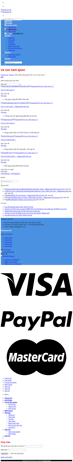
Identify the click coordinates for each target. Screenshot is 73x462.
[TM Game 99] (6, 11)
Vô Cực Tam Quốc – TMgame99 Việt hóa (15, 107)
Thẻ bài (11, 42)
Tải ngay (3, 96)
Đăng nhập (4, 453)
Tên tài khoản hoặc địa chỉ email (13, 446)
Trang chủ (8, 21)
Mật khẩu (5, 450)
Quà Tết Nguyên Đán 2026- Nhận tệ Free (19, 207)
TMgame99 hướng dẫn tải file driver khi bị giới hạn (22, 211)
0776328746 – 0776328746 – (11, 174)
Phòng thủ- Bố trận (15, 48)
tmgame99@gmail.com (14, 177)
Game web (8, 246)
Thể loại (8, 36)
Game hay (8, 244)
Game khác (9, 238)
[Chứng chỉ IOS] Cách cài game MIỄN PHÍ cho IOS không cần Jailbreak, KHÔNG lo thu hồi (36, 209)
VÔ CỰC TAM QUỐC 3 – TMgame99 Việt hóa (16, 156)
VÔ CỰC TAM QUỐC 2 (8, 140)
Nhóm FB (20, 33)
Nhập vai (11, 38)
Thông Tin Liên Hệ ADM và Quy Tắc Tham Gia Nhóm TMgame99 (27, 213)
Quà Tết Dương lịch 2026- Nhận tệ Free (18, 215)
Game (11, 75)
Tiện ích (7, 52)
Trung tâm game (11, 25)
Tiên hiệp (11, 40)
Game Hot (12, 27)
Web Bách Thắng (47, 460)
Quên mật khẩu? (6, 457)
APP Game (12, 31)
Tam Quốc (11, 44)
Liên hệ (7, 59)
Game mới (12, 29)
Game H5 (11, 50)
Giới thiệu (8, 23)
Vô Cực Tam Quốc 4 (8, 123)
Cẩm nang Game (14, 54)
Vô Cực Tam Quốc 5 (8, 90)
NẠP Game (9, 33)
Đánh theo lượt (13, 46)
